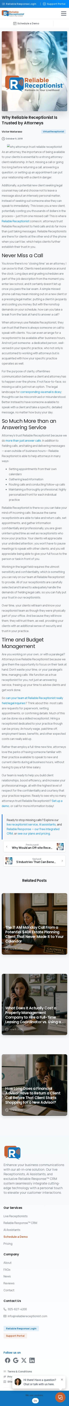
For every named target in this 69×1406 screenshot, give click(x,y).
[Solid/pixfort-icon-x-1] (24, 1360)
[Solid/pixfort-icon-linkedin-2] (32, 1360)
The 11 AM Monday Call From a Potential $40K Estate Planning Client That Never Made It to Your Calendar (34, 934)
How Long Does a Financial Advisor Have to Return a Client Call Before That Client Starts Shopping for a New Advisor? (32, 1095)
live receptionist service (22, 824)
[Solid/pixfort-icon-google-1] (16, 1360)
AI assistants (47, 824)
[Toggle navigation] (63, 13)
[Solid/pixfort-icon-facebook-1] (8, 1360)
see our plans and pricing (34, 833)
